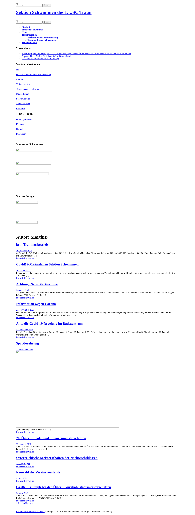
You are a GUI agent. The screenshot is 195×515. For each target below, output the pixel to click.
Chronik (20, 129)
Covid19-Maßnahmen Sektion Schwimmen (47, 264)
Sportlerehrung (27, 343)
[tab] (17, 3)
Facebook (20, 108)
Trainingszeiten (29, 35)
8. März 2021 (22, 493)
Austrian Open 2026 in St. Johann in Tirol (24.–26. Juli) (47, 56)
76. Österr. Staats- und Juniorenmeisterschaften (51, 438)
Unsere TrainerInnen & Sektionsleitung (33, 74)
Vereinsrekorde (23, 103)
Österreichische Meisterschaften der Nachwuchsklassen (57, 458)
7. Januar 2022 (22, 290)
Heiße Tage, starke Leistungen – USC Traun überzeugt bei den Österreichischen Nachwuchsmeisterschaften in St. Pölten (76, 53)
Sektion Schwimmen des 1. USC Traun (54, 12)
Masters (19, 79)
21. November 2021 (25, 310)
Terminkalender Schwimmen (42, 40)
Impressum (21, 134)
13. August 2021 (23, 444)
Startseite (26, 27)
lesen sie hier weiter (25, 258)
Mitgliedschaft (22, 94)
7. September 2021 (24, 349)
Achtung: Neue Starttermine (37, 284)
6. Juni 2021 (21, 478)
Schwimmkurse (29, 42)
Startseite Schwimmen (32, 29)
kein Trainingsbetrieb (32, 244)
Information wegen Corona (36, 304)
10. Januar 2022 (23, 270)
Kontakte (20, 124)
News (24, 32)
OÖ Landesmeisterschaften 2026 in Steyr (40, 58)
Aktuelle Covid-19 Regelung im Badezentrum (49, 323)
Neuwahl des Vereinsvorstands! (39, 472)
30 (23, 503)
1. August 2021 (23, 464)
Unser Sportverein (24, 119)
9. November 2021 (24, 329)
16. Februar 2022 (24, 250)
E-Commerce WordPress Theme (30, 511)
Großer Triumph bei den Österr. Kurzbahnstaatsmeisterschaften (63, 487)
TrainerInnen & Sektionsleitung (43, 37)
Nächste (29, 503)
